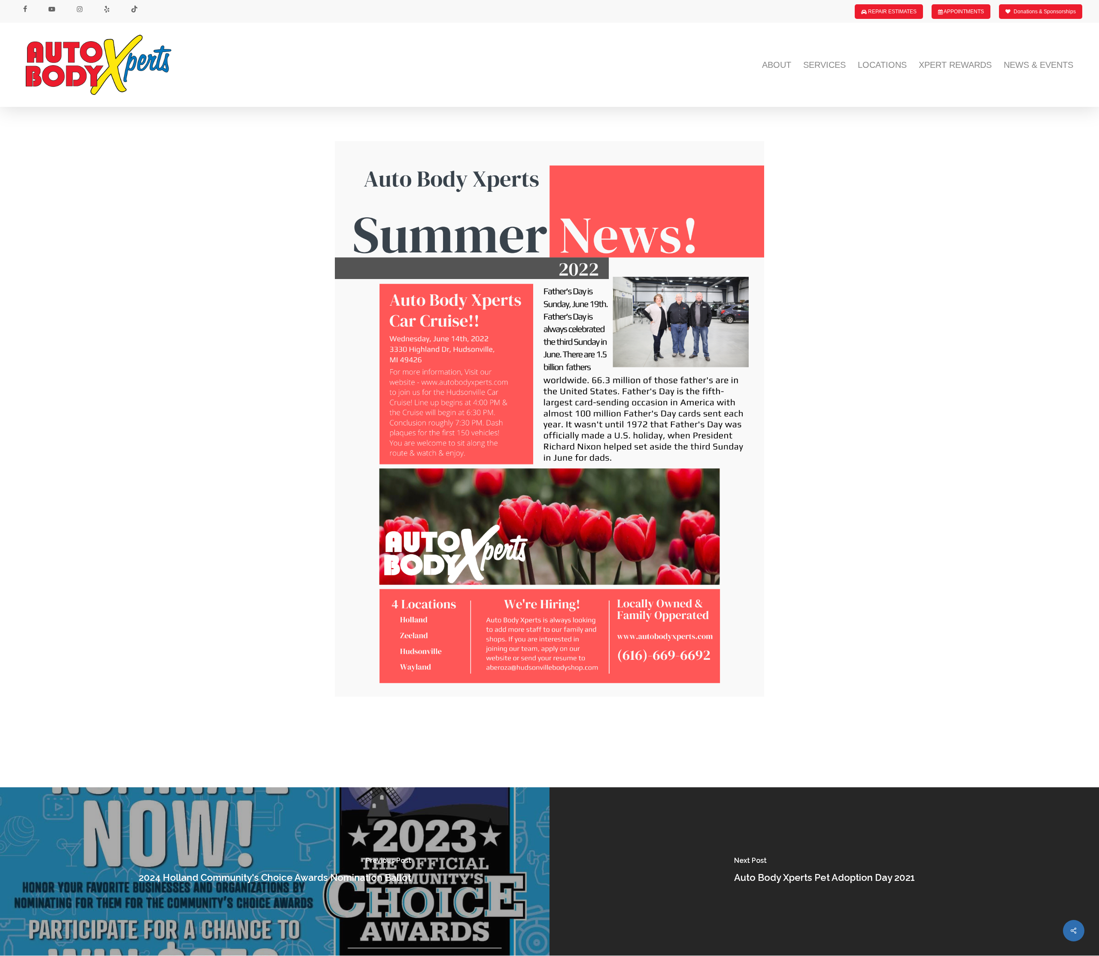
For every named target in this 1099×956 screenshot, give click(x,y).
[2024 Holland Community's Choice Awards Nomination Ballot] (275, 871)
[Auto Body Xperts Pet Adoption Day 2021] (824, 871)
